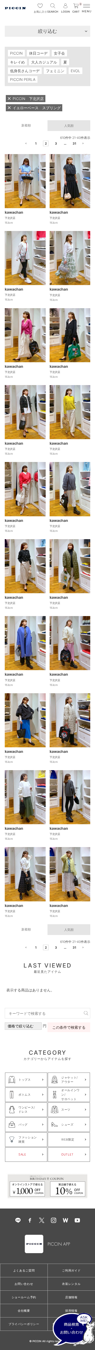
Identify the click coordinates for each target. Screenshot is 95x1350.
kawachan (14, 212)
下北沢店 (10, 217)
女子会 (59, 53)
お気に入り (40, 11)
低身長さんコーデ (25, 71)
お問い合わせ (24, 1284)
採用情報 (71, 1310)
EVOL (75, 71)
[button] (26, 144)
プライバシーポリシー (23, 1324)
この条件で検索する (69, 1027)
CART (76, 8)
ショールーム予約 (24, 1297)
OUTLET (67, 1154)
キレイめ (17, 62)
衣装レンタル (71, 1284)
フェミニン (55, 71)
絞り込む (47, 31)
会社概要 (24, 1310)
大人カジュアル (44, 62)
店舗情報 (71, 1297)
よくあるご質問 (24, 1270)
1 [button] (36, 143)
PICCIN (16, 53)
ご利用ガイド (71, 1270)
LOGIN (65, 11)
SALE (22, 1154)
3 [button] (56, 143)
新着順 (26, 125)
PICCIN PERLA (22, 79)
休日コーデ (38, 53)
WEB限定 (67, 1139)
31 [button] (74, 143)
